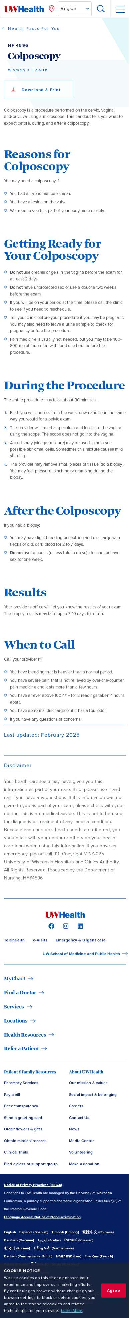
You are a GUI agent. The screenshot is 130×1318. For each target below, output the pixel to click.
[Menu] (120, 9)
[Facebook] (50, 925)
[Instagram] (65, 925)
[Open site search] (101, 9)
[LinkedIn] (79, 925)
